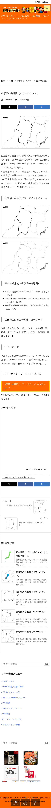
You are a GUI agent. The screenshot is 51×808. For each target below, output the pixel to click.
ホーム (5, 81)
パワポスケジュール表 (10, 692)
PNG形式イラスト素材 (10, 724)
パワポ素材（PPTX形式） (23, 81)
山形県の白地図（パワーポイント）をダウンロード (25, 386)
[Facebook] (25, 107)
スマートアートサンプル (11, 719)
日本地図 (44, 469)
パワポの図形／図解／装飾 (12, 687)
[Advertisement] (25, 50)
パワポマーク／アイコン (11, 708)
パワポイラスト (7, 681)
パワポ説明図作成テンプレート (14, 697)
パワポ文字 (5, 714)
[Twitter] (9, 107)
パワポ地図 (42, 81)
